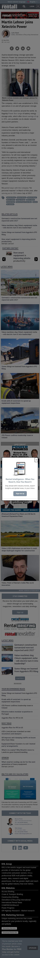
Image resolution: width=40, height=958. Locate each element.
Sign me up (20, 494)
